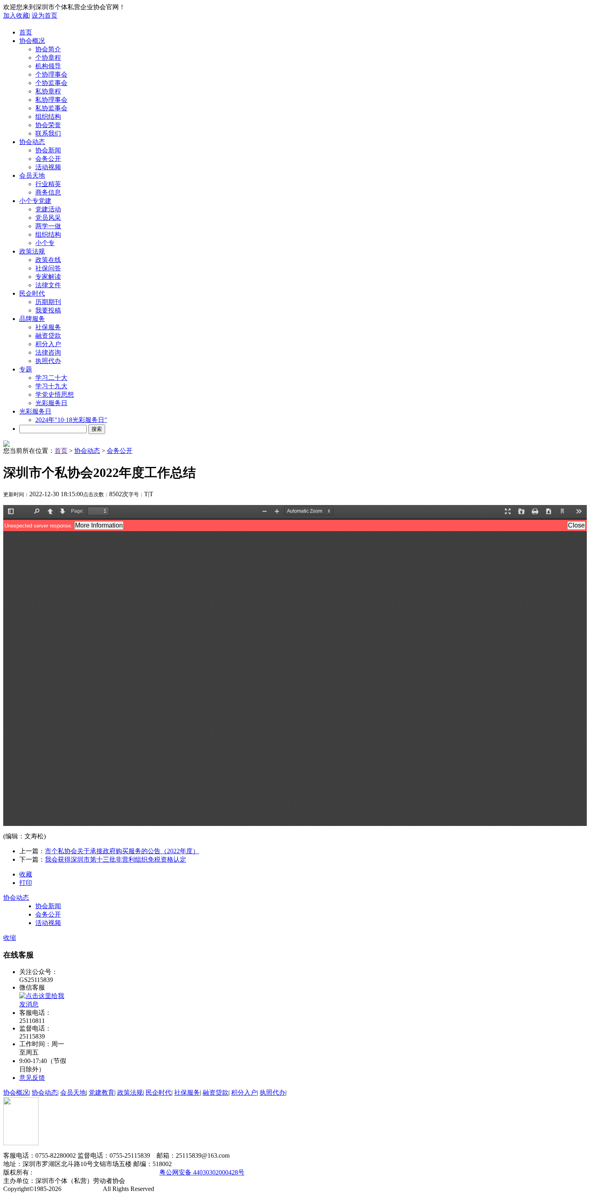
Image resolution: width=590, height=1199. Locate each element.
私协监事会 (51, 108)
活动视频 (48, 167)
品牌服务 (32, 318)
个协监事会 (51, 82)
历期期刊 (48, 301)
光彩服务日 (51, 403)
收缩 (9, 937)
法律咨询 (48, 352)
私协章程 (48, 91)
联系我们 (48, 133)
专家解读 (48, 276)
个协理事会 (51, 74)
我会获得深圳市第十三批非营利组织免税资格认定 (115, 859)
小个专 (45, 242)
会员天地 (32, 175)
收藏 (25, 874)
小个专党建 (35, 200)
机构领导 (48, 66)
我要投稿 (48, 310)
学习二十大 (51, 377)
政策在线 (48, 259)
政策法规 (32, 251)
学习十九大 (51, 386)
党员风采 (48, 217)
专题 (25, 369)
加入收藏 (16, 15)
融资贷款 (48, 335)
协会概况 (32, 40)
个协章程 (48, 57)
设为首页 (44, 15)
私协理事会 (51, 99)
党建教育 (101, 1092)
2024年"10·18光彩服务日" (71, 419)
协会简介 (48, 49)
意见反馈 (32, 1077)
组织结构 (48, 116)
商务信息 (48, 192)
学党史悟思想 (54, 394)
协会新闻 (48, 150)
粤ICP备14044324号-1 (122, 1172)
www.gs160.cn (82, 1188)
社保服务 (48, 327)
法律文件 (48, 285)
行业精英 (48, 184)
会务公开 (48, 158)
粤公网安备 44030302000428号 (201, 1172)
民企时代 (32, 293)
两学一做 (48, 226)
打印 (25, 882)
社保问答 (48, 268)
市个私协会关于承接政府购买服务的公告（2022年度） (122, 851)
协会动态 (32, 141)
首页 (25, 32)
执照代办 (48, 360)
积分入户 (48, 344)
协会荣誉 (48, 125)
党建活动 (48, 209)
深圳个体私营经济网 (61, 1172)
